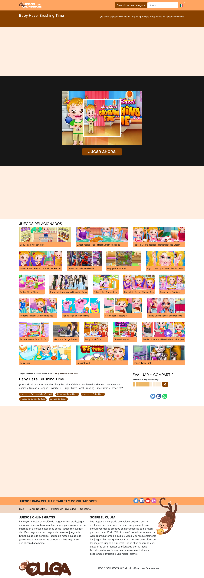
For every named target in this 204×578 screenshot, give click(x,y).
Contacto (85, 508)
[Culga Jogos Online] (45, 567)
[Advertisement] (102, 51)
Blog (21, 508)
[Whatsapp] (164, 396)
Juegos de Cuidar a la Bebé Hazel (36, 394)
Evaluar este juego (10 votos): (146, 379)
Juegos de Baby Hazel (67, 394)
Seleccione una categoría (131, 5)
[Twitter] (152, 396)
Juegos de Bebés (58, 399)
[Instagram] (154, 500)
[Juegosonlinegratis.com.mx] (30, 4)
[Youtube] (148, 500)
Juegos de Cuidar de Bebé (32, 399)
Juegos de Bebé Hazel (92, 394)
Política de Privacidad (63, 508)
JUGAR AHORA (102, 151)
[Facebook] (158, 396)
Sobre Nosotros (38, 508)
